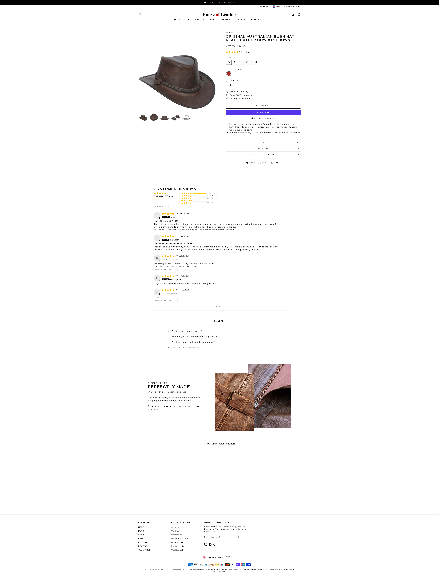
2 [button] (216, 305)
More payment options (263, 118)
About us (175, 527)
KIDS (213, 20)
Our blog (175, 531)
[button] (232, 52)
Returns (263, 148)
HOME (177, 20)
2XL (255, 62)
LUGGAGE (226, 20)
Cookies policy (178, 550)
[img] (168, 213)
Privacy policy (178, 542)
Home (229, 32)
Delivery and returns (181, 538)
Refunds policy (178, 546)
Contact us (176, 535)
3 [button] (220, 305)
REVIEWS (241, 20)
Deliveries (263, 143)
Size (230, 58)
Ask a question (263, 154)
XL (247, 62)
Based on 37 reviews (165, 196)
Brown (228, 74)
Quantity (232, 81)
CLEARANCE (256, 20)
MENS (187, 20)
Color (234, 69)
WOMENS (200, 20)
